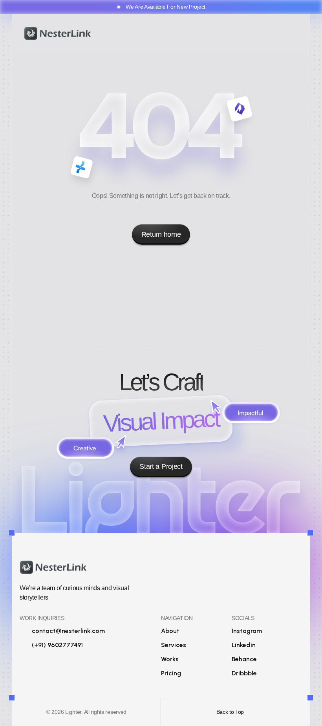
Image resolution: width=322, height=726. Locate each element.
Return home (161, 234)
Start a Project (160, 466)
